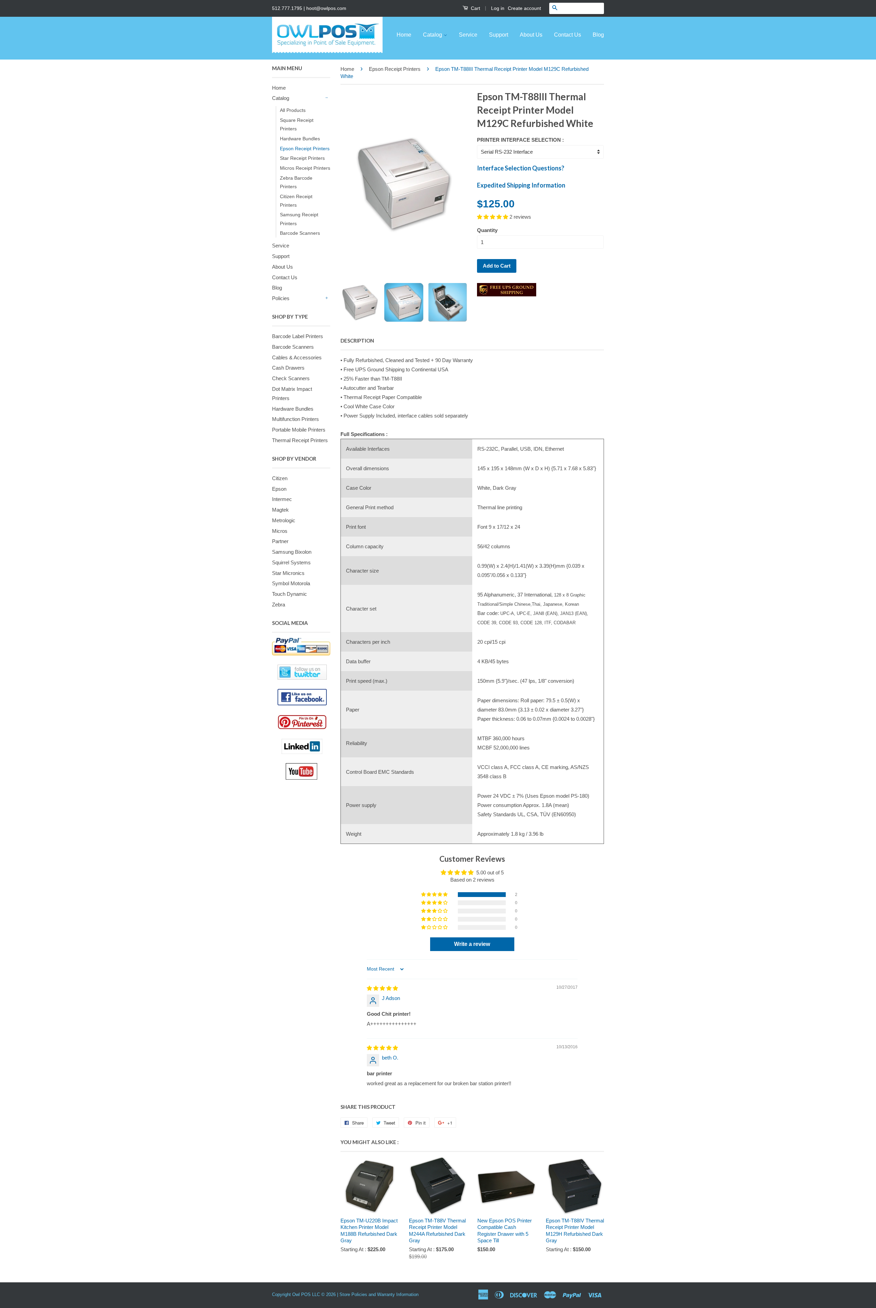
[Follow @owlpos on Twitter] (301, 672)
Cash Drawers (288, 368)
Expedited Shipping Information (521, 185)
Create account (524, 8)
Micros (279, 531)
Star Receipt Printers (302, 158)
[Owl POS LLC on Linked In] (306, 746)
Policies (280, 298)
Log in (497, 8)
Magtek (280, 510)
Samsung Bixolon (291, 552)
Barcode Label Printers (297, 336)
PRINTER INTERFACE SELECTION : (520, 140)
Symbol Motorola (291, 583)
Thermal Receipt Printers (300, 440)
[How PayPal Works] (301, 646)
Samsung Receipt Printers (299, 219)
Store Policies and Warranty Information (378, 1294)
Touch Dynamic (289, 594)
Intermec (282, 499)
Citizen (279, 478)
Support (498, 35)
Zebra (278, 604)
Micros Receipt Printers (305, 168)
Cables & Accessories (297, 357)
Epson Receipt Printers (305, 148)
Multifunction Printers (295, 419)
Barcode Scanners (300, 233)
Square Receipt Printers (296, 124)
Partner (280, 541)
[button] (493, 217)
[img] (382, 988)
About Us (531, 35)
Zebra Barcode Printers (296, 182)
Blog (598, 35)
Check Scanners (291, 378)
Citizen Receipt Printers (296, 201)
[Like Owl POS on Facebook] (301, 697)
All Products (293, 110)
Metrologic (283, 520)
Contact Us (567, 35)
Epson (279, 489)
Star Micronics (288, 573)
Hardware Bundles (300, 138)
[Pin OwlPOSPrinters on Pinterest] (304, 722)
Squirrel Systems (291, 562)
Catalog (433, 35)
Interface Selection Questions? (520, 168)
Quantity (487, 230)
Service (468, 35)
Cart (474, 8)
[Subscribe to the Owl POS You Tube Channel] (308, 771)
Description (357, 340)
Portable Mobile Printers (298, 430)
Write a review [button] (472, 944)
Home (404, 35)
